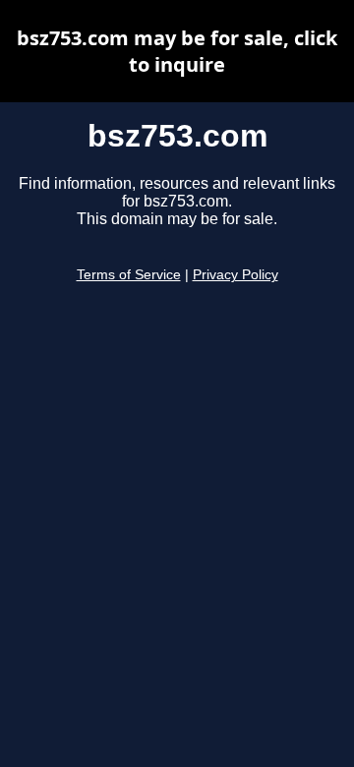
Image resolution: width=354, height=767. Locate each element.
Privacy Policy (235, 274)
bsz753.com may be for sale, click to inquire (177, 51)
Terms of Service (129, 274)
